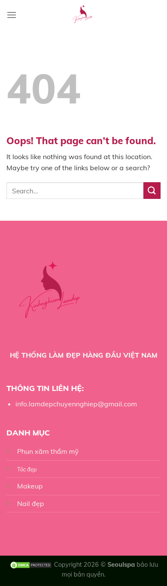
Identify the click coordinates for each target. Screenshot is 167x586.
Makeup (30, 486)
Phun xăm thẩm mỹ (48, 451)
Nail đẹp (30, 503)
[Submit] (152, 190)
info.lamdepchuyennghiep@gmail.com (76, 404)
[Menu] (11, 14)
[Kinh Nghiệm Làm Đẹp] (83, 15)
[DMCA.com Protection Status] (30, 564)
